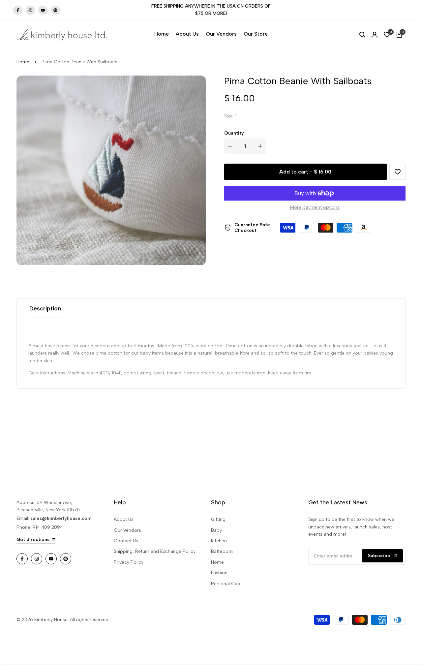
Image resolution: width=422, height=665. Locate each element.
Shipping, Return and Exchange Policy (155, 551)
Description (45, 308)
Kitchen (219, 541)
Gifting (218, 519)
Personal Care (226, 583)
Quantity (234, 133)
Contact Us (126, 541)
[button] (397, 172)
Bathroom (222, 551)
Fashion (219, 573)
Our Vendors (127, 530)
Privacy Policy (128, 562)
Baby (216, 530)
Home (22, 62)
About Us (124, 519)
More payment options (315, 207)
